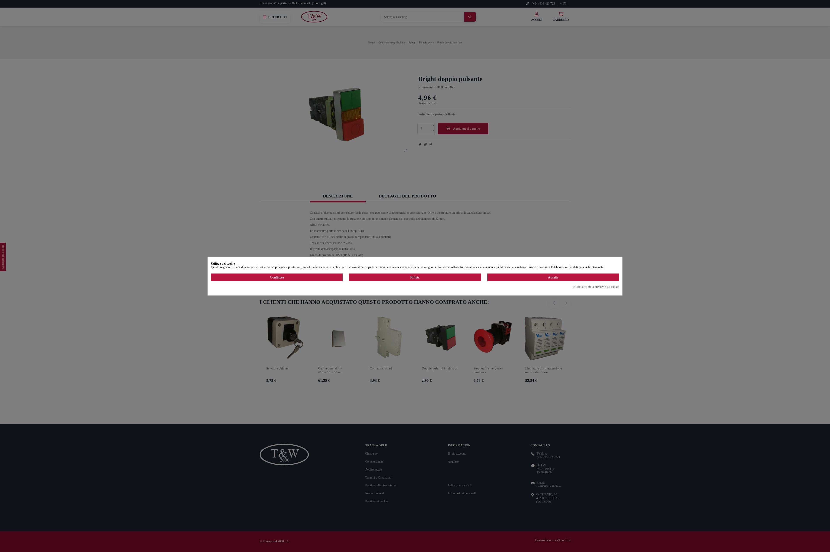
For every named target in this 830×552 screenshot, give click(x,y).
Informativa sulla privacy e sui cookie (596, 286)
